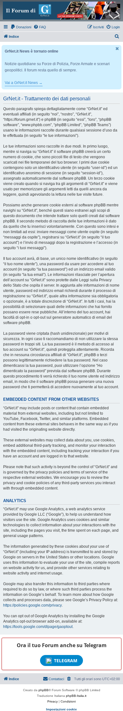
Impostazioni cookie (61, 709)
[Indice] (61, 11)
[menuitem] (20, 27)
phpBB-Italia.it (76, 695)
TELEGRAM (65, 660)
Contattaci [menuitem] (56, 679)
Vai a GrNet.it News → (24, 83)
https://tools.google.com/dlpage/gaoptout (38, 626)
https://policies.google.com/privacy (32, 605)
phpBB (43, 690)
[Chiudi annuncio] (117, 48)
